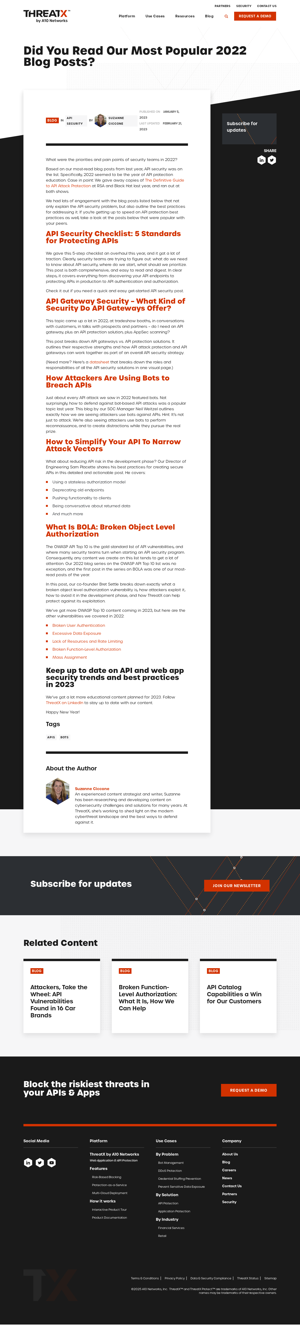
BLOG (37, 971)
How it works (103, 1201)
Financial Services (171, 1228)
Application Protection (174, 1211)
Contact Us (267, 6)
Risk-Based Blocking (106, 1177)
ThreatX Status (248, 1278)
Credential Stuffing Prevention (179, 1178)
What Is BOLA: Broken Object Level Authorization (110, 530)
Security (243, 6)
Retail (162, 1236)
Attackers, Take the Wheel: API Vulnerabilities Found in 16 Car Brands (58, 1001)
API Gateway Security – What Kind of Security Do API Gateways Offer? (115, 304)
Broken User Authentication (78, 625)
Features (98, 1168)
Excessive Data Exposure (76, 633)
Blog (209, 16)
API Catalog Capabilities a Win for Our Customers (234, 994)
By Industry (167, 1219)
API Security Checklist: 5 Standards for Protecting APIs (113, 237)
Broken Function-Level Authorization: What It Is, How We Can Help (148, 997)
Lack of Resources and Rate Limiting (87, 641)
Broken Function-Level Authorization (86, 649)
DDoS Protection (170, 1170)
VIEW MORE (40, 1025)
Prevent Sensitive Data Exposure (181, 1186)
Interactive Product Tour (109, 1209)
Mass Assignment (69, 657)
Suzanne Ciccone (116, 121)
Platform (127, 16)
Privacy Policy (175, 1278)
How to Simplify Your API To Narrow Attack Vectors (113, 445)
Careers (229, 1170)
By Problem (167, 1154)
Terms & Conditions (145, 1278)
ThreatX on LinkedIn (64, 702)
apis (51, 737)
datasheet (99, 362)
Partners (222, 6)
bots (64, 737)
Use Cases (155, 16)
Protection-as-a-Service (109, 1185)
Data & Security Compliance (211, 1278)
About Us (230, 1154)
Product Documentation (109, 1217)
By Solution (167, 1194)
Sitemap (270, 1278)
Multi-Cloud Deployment (110, 1193)
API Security (75, 121)
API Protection (168, 1203)
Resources (185, 16)
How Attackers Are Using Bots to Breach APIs (108, 381)
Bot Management (171, 1163)
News (227, 1178)
